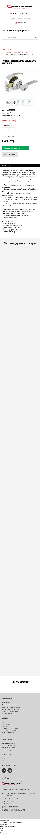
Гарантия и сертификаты (11, 707)
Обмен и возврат (8, 733)
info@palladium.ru (11, 807)
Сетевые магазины (9, 746)
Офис (4, 758)
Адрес (12, 19)
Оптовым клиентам (9, 748)
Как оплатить (6, 724)
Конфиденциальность (10, 711)
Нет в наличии (9, 154)
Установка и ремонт (9, 731)
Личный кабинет (23, 19)
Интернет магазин (8, 743)
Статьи (4, 735)
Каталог (10, 50)
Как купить (6, 722)
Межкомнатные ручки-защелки (16, 52)
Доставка (5, 726)
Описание (6, 165)
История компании (9, 705)
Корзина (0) (21, 23)
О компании (6, 703)
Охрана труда (7, 713)
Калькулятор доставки (10, 728)
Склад (4, 760)
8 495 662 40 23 (20, 13)
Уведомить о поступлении (15, 148)
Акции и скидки (7, 750)
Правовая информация (10, 709)
